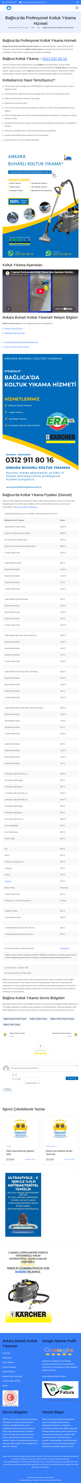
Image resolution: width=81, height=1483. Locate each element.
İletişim (5, 1386)
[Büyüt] (76, 152)
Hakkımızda (7, 1358)
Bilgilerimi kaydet (32, 1083)
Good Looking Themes (37, 1480)
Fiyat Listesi (64, 948)
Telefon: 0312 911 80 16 (14, 328)
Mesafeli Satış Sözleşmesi (12, 1376)
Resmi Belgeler (8, 1362)
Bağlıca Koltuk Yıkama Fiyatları (62, 1019)
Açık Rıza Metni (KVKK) (11, 1381)
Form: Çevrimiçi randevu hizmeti (17, 347)
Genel (9, 1146)
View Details (10, 1159)
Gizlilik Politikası (9, 1372)
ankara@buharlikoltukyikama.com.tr (34, 2)
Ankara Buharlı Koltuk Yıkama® (54, 1376)
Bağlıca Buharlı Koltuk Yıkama (15, 1019)
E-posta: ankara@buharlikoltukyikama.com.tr (21, 342)
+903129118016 (10, 2)
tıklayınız (14, 1446)
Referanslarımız (51, 1146)
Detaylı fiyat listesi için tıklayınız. (26, 507)
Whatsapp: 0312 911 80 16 (15, 333)
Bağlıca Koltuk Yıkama (38, 1019)
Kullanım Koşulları (9, 1367)
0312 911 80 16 (54, 59)
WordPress (57, 1480)
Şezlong (8, 881)
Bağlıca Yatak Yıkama (12, 1024)
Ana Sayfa (6, 1353)
